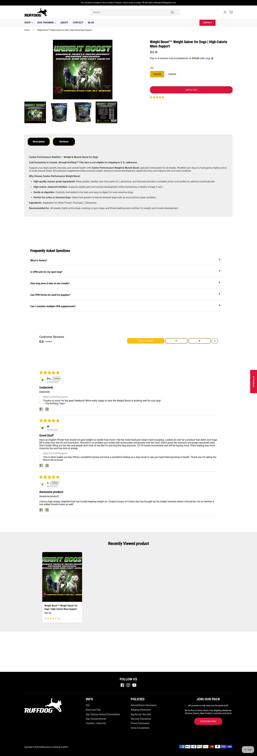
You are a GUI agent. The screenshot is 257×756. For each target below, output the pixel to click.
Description (39, 141)
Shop (27, 22)
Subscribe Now (208, 721)
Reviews (63, 141)
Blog (91, 22)
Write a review (145, 340)
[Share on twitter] (47, 409)
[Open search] (176, 340)
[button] (157, 97)
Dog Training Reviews (96, 718)
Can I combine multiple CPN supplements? (125, 305)
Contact (78, 22)
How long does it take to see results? (125, 283)
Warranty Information (141, 718)
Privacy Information (140, 723)
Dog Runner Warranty (141, 714)
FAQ (88, 705)
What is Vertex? (125, 260)
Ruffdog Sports (45, 747)
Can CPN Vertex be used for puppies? (125, 294)
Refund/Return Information (144, 705)
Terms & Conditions (140, 728)
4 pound (172, 74)
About (64, 22)
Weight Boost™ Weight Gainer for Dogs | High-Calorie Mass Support (64, 30)
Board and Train (93, 709)
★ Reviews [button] (253, 381)
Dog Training (45, 22)
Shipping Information (141, 709)
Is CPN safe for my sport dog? (125, 271)
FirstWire (64, 747)
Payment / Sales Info (96, 723)
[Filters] (200, 340)
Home (26, 30)
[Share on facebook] (41, 409)
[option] (82, 71)
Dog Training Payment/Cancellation (103, 714)
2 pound (157, 74)
